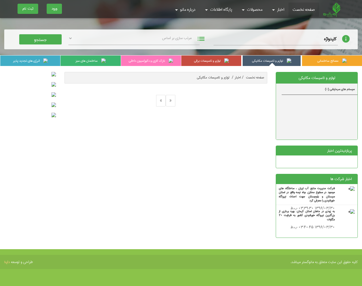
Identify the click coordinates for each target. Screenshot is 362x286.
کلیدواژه (330, 39)
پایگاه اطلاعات (220, 9)
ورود (54, 8)
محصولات (254, 9)
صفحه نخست (304, 9)
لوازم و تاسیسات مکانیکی (215, 77)
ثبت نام (27, 8)
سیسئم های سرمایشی (340, 89)
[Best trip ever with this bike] (351, 189)
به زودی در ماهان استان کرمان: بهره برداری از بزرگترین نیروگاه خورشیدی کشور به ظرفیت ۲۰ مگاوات (307, 215)
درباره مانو (187, 9)
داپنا (7, 262)
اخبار (280, 9)
